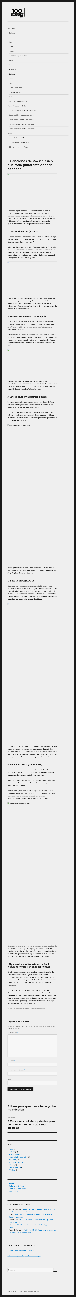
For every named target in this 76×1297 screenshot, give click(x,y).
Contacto (12, 1183)
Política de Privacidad (17, 1189)
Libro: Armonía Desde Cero (19, 142)
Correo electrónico (16, 1070)
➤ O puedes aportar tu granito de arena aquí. (24, 1256)
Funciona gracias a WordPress (29, 1291)
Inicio (9, 24)
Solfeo (11, 60)
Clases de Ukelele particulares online (22, 124)
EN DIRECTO (12, 69)
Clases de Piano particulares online (21, 115)
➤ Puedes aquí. (21, 1251)
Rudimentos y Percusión (18, 56)
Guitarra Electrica (16, 1162)
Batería (11, 51)
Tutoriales (11, 28)
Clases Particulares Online (17, 106)
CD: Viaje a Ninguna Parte (18, 147)
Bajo (10, 42)
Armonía (12, 65)
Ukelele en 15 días (15, 88)
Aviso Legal (13, 1191)
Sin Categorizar (15, 1167)
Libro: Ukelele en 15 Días (17, 138)
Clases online (14, 1154)
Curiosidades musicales (38, 1008)
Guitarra (12, 33)
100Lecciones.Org (13, 1291)
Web (9, 1079)
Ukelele (11, 47)
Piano (11, 37)
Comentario (13, 1033)
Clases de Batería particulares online (22, 129)
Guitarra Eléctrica (15, 92)
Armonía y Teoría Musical (18, 101)
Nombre (11, 1061)
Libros (10, 133)
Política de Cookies (16, 1186)
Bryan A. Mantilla (13, 1008)
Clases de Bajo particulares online (21, 120)
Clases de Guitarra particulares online (22, 110)
